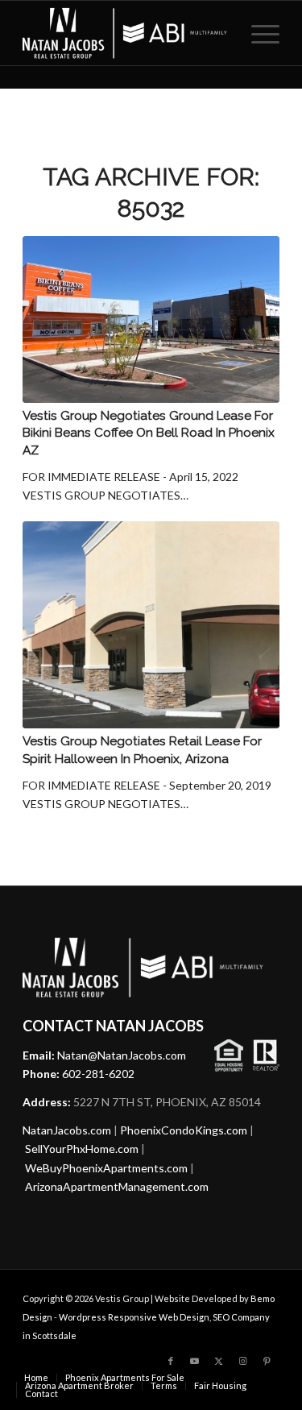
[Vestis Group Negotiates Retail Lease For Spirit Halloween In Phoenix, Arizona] (151, 625)
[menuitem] (257, 33)
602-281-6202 (98, 1073)
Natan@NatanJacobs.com (121, 1055)
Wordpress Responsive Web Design (134, 1317)
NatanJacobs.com (67, 1130)
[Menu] (257, 33)
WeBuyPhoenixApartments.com (106, 1168)
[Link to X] (219, 1361)
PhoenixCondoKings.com (183, 1130)
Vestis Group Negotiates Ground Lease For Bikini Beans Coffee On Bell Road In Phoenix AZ (149, 433)
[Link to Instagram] (243, 1361)
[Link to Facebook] (171, 1361)
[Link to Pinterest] (267, 1361)
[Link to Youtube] (195, 1361)
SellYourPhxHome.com (82, 1148)
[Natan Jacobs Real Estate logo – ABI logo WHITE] (125, 33)
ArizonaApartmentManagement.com (117, 1186)
